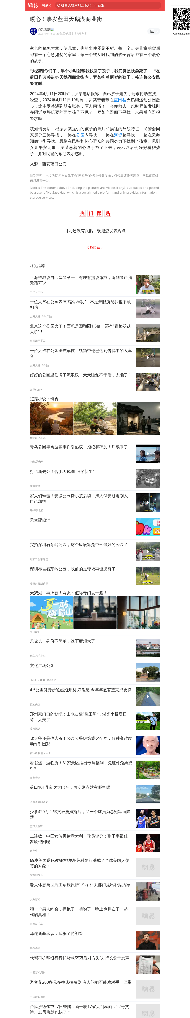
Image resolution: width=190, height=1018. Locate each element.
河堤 (118, 135)
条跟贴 (94, 247)
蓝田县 (120, 99)
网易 (32, 5)
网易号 (47, 5)
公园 (80, 135)
